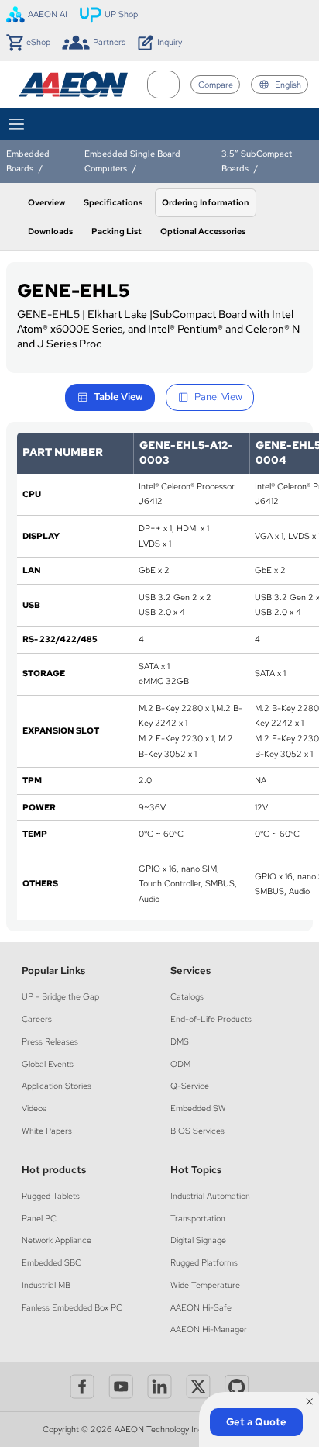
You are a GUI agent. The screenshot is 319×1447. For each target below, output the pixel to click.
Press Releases (50, 1041)
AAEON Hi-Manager (208, 1329)
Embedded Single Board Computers (132, 161)
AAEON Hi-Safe (201, 1307)
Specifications (113, 202)
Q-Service (189, 1085)
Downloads (50, 231)
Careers (37, 1019)
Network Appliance (56, 1240)
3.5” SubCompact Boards (256, 161)
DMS (179, 1041)
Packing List (116, 231)
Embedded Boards (28, 161)
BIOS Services (197, 1130)
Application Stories (56, 1085)
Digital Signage (198, 1240)
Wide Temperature (205, 1285)
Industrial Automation (210, 1195)
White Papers (47, 1130)
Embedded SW (198, 1108)
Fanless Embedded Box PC (72, 1307)
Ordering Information (205, 202)
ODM (180, 1063)
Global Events (48, 1063)
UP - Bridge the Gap (60, 996)
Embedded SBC (51, 1262)
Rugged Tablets (51, 1195)
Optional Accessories (202, 231)
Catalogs (187, 996)
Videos (34, 1108)
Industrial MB (46, 1285)
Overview (46, 202)
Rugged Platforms (204, 1262)
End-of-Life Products (211, 1019)
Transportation (197, 1218)
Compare (215, 84)
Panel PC (39, 1218)
